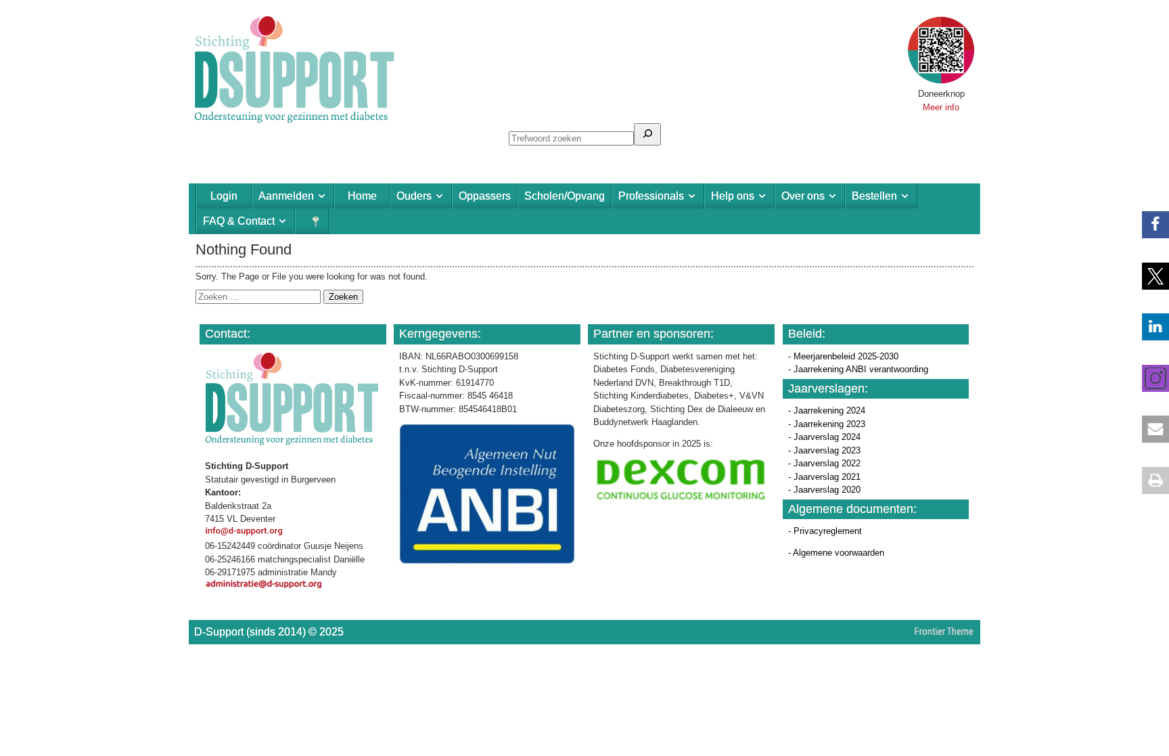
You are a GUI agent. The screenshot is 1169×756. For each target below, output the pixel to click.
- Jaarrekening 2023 (826, 424)
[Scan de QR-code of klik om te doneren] (941, 81)
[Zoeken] (647, 134)
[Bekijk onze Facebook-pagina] (1148, 224)
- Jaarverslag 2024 (824, 437)
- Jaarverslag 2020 (824, 490)
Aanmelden (286, 196)
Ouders (414, 196)
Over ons (803, 196)
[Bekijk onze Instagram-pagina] (1148, 378)
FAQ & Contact (239, 221)
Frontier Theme (944, 631)
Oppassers (485, 196)
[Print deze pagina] (1148, 480)
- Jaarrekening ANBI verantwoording (858, 369)
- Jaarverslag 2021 (824, 477)
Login (223, 196)
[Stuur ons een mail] (1148, 429)
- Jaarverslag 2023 (824, 450)
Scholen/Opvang (564, 196)
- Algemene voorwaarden (836, 553)
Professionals (651, 196)
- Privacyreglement (825, 531)
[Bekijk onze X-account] (1148, 276)
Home (362, 196)
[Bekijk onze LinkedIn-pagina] (1148, 326)
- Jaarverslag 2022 (824, 463)
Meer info (941, 107)
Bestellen (874, 196)
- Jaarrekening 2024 (826, 410)
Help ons (732, 196)
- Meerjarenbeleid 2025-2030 (843, 356)
